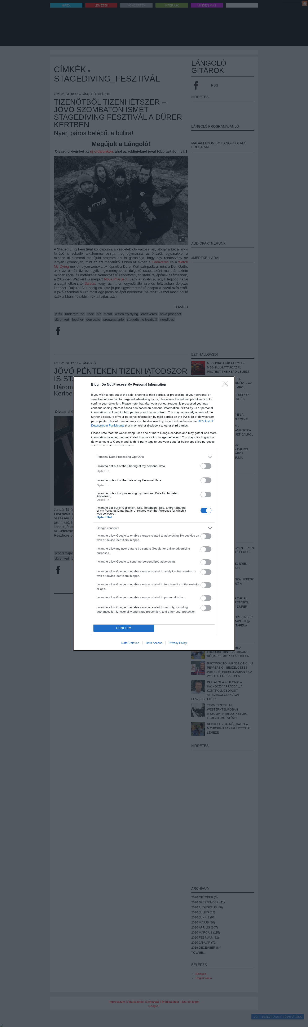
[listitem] (154, 457)
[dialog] (154, 514)
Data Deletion (130, 642)
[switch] (206, 466)
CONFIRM (124, 628)
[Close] (226, 385)
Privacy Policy (178, 642)
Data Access (154, 642)
